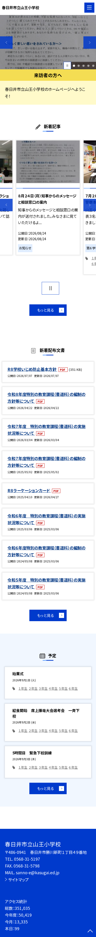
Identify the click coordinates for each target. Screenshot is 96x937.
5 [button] (93, 65)
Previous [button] (6, 42)
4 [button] (88, 65)
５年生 (63, 688)
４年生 (53, 688)
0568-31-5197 (27, 859)
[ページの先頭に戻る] (90, 931)
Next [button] (89, 42)
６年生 (73, 688)
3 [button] (83, 65)
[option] (48, 42)
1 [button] (74, 65)
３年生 (43, 688)
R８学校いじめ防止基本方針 (32, 369)
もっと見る (45, 310)
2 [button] (79, 65)
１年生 (22, 688)
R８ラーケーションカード (29, 490)
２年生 (33, 688)
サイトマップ (18, 879)
